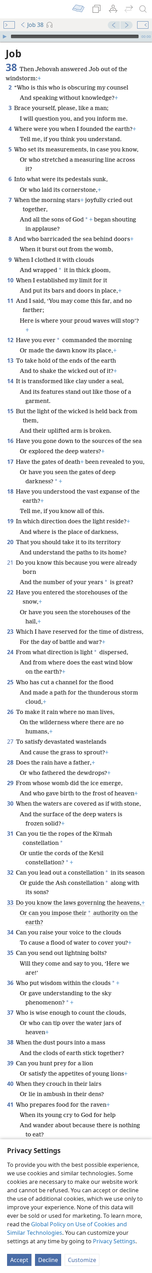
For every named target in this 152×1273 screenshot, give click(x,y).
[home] (10, 9)
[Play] (4, 36)
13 (10, 360)
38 (10, 1042)
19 (10, 521)
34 (10, 932)
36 (10, 983)
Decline (48, 1260)
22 (10, 592)
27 (10, 741)
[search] (143, 9)
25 (10, 682)
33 (10, 902)
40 (10, 1084)
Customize (82, 1260)
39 (10, 1063)
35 (10, 953)
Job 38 (35, 25)
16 (10, 441)
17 (10, 462)
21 (10, 562)
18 (10, 491)
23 (10, 631)
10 (10, 280)
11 (10, 301)
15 (10, 411)
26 (10, 712)
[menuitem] (10, 9)
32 (10, 872)
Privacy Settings (114, 1241)
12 (10, 340)
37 (10, 1012)
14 (10, 381)
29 (10, 783)
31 (10, 833)
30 (10, 803)
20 (10, 542)
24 (10, 652)
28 (10, 762)
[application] (76, 36)
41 (10, 1104)
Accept (19, 1260)
